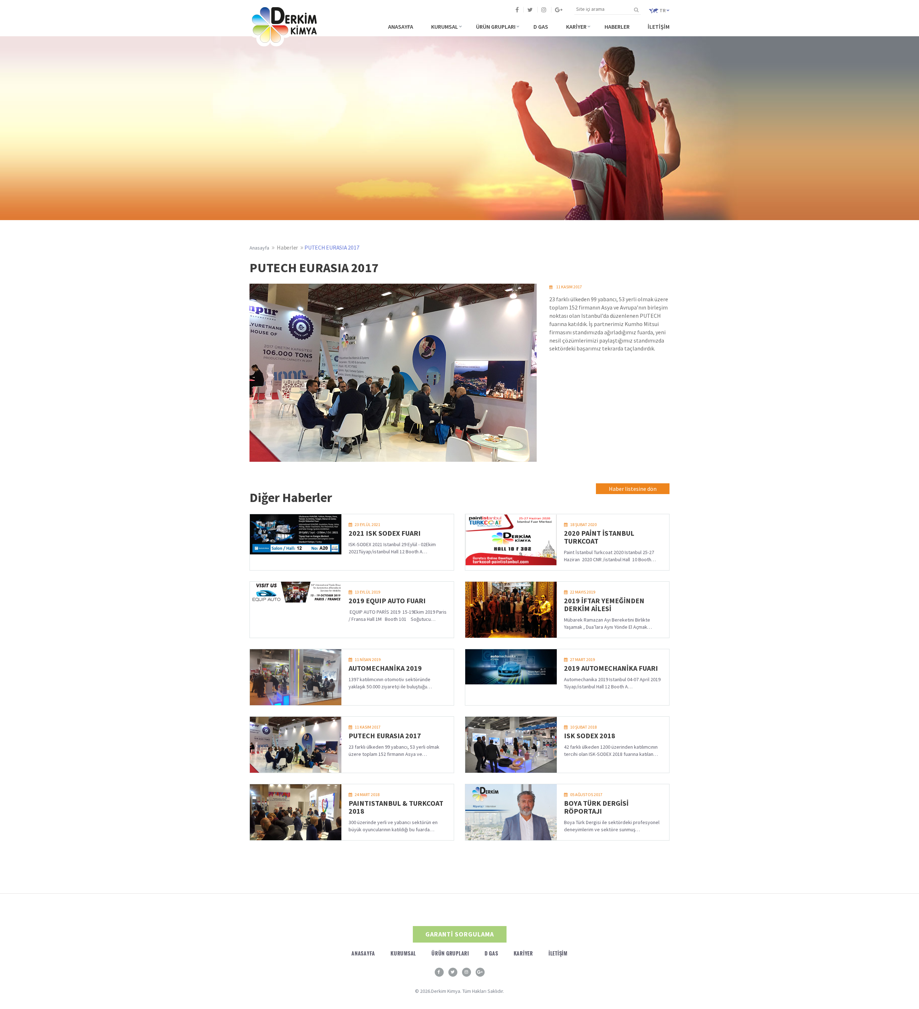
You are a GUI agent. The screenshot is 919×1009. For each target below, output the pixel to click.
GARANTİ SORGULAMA (459, 934)
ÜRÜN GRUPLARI (496, 26)
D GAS (540, 26)
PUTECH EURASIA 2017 (331, 247)
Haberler (287, 247)
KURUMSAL (444, 26)
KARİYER (576, 26)
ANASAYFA (400, 26)
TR (662, 10)
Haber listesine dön (633, 488)
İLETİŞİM (659, 26)
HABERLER (617, 26)
